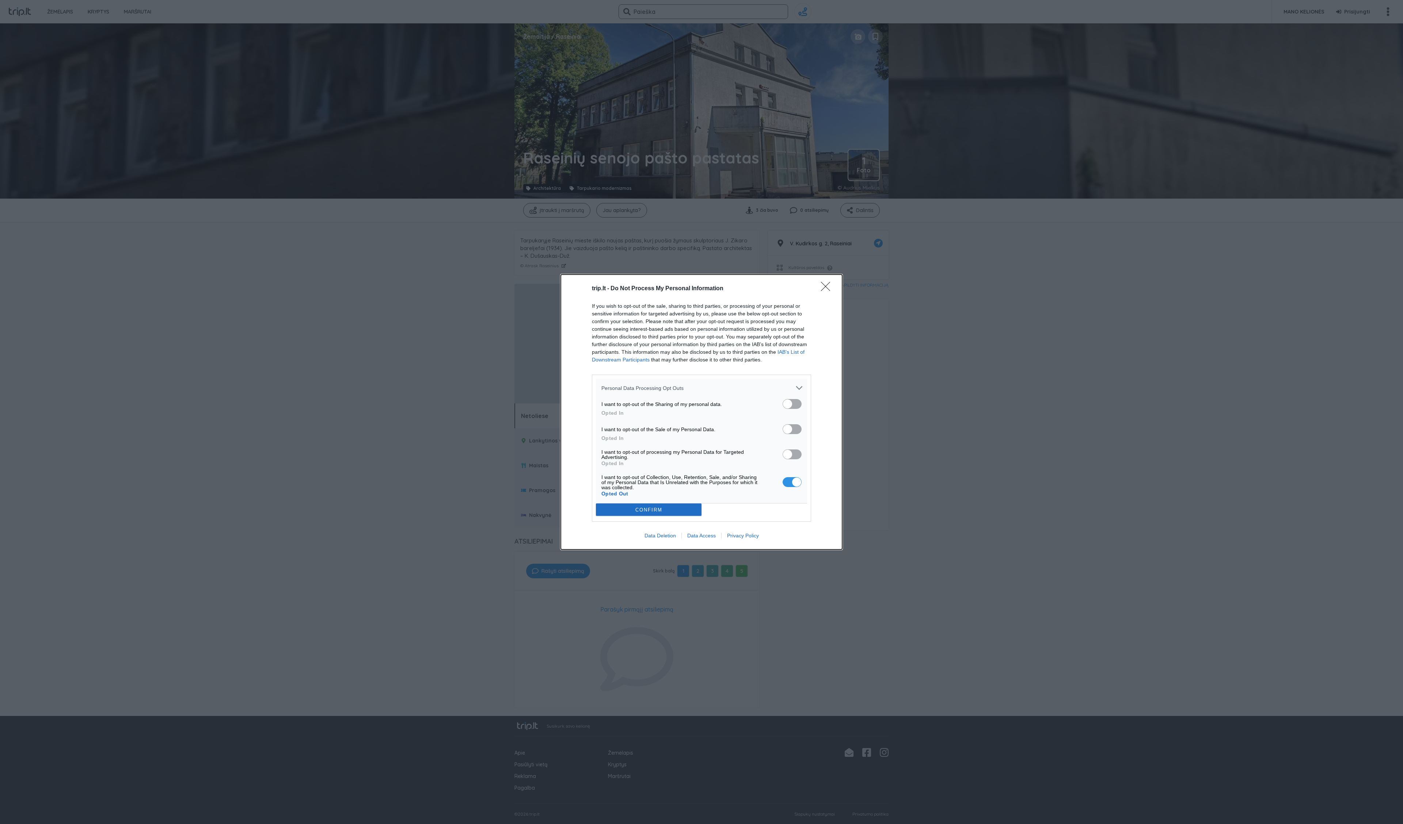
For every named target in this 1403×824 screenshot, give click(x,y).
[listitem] (701, 388)
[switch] (792, 404)
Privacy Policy (743, 536)
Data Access (701, 536)
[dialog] (701, 412)
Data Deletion (660, 536)
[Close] (828, 289)
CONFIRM (648, 510)
